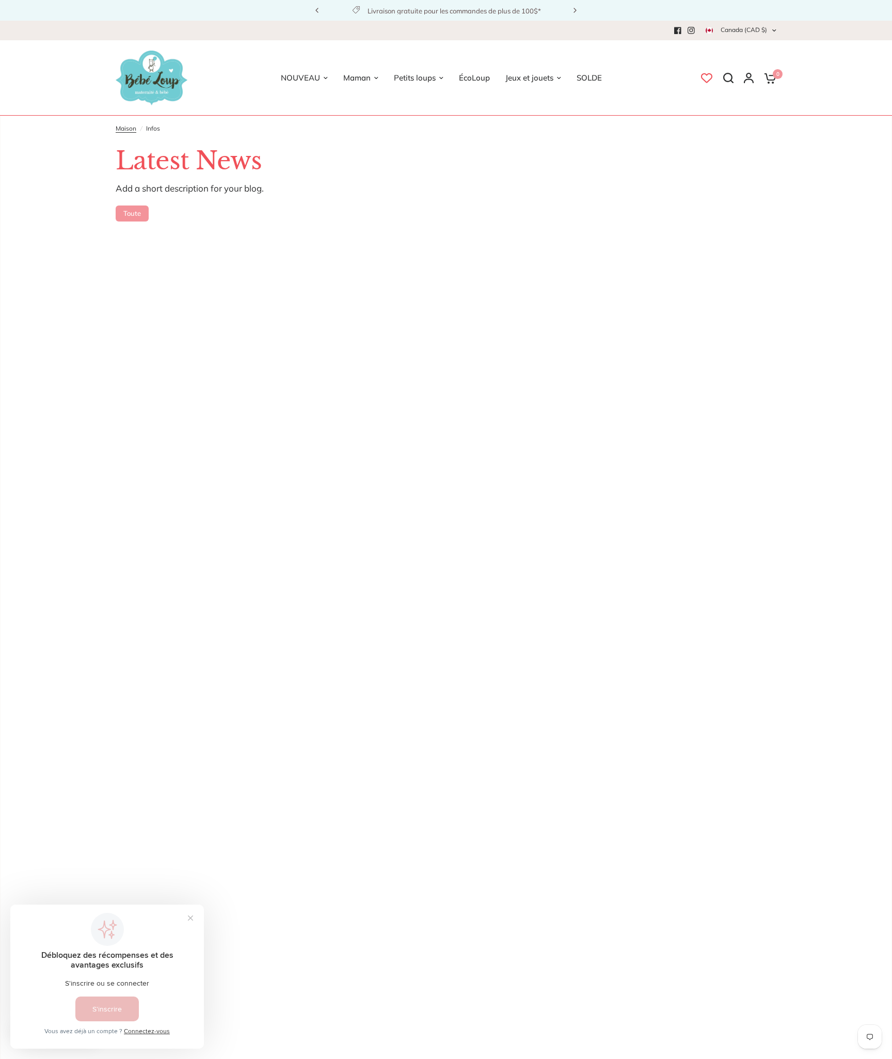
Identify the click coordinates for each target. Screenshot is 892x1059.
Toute (132, 213)
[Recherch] (728, 78)
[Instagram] (691, 30)
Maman (357, 78)
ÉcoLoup (474, 78)
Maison (126, 128)
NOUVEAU (300, 78)
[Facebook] (677, 30)
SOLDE (589, 78)
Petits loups (415, 78)
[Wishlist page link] (706, 78)
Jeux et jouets (529, 78)
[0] (767, 78)
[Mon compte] (749, 78)
